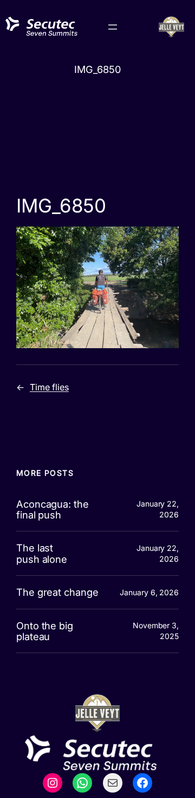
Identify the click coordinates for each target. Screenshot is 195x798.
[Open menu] (112, 27)
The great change (57, 592)
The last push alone (41, 553)
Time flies (49, 387)
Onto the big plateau (44, 631)
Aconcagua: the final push (52, 509)
